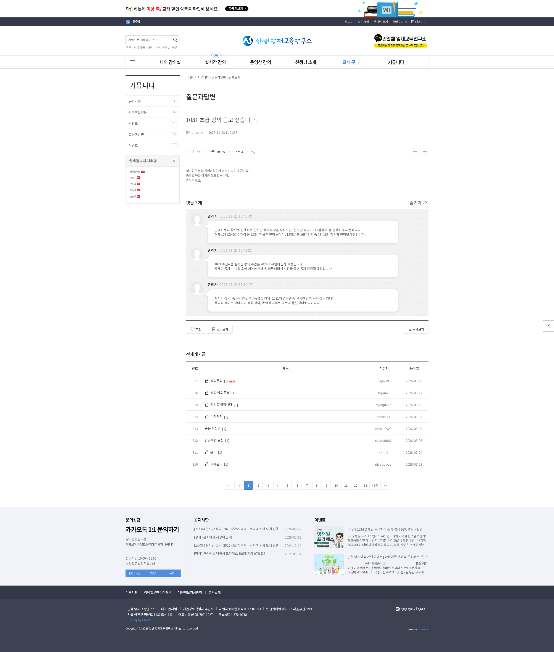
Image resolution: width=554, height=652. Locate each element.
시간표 (133, 123)
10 (336, 485)
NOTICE (134, 573)
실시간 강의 (215, 62)
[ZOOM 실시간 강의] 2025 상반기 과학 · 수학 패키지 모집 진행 (236, 545)
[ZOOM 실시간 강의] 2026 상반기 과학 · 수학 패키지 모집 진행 (236, 528)
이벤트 (133, 145)
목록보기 (418, 329)
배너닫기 (420, 21)
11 (346, 485)
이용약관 (132, 592)
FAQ (171, 573)
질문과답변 (136, 134)
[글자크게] (424, 151)
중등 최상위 (213, 428)
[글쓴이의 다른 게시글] (201, 133)
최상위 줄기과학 (143, 47)
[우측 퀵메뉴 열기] (548, 326)
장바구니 (399, 21)
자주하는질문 (138, 112)
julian (195, 132)
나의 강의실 (170, 62)
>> (385, 485)
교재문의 (216, 464)
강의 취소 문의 (220, 392)
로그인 (349, 21)
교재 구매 (350, 62)
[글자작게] (415, 151)
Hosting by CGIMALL (140, 620)
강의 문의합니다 (221, 404)
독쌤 (157, 47)
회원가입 (363, 21)
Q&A (153, 573)
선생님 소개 (305, 62)
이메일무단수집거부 (157, 592)
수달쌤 (173, 47)
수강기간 (216, 416)
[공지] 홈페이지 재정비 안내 (213, 537)
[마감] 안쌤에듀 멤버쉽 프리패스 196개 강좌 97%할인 (230, 553)
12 (356, 485)
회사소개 (215, 592)
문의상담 (133, 520)
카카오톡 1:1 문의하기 (152, 529)
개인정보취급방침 (190, 592)
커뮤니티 (396, 62)
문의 (213, 452)
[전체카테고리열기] (132, 62)
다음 (375, 485)
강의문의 (216, 380)
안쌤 (164, 47)
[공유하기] (253, 151)
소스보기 (222, 329)
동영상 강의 (260, 62)
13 (365, 485)
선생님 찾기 (380, 21)
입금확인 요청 (214, 440)
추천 (198, 329)
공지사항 (135, 101)
